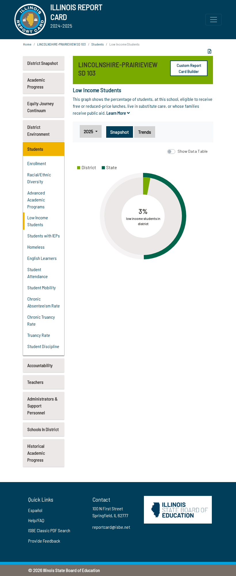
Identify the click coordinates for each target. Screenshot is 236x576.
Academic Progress (36, 83)
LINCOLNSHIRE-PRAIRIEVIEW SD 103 (61, 44)
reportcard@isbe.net (111, 527)
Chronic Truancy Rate (41, 320)
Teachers (35, 382)
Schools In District (43, 429)
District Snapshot (42, 63)
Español (35, 510)
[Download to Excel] (209, 51)
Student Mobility (41, 287)
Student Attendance (37, 273)
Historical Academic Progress (36, 452)
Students (35, 149)
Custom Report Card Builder (189, 68)
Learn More (116, 113)
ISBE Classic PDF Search (49, 530)
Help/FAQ (36, 520)
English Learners (42, 258)
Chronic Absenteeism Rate (43, 302)
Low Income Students (37, 221)
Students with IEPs (43, 235)
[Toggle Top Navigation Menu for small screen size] (213, 19)
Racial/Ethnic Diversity (39, 178)
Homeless (36, 247)
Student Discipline (43, 346)
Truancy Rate (38, 335)
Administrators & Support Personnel (42, 405)
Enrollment (36, 163)
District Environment (38, 130)
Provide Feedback (44, 540)
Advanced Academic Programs (36, 199)
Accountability (40, 365)
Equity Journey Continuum (40, 107)
